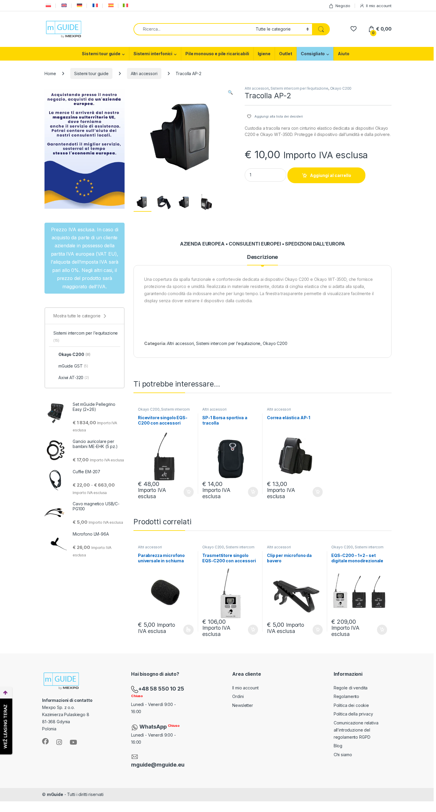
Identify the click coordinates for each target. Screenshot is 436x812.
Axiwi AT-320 (73, 377)
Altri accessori (144, 73)
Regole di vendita (351, 687)
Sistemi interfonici (152, 53)
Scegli (187, 630)
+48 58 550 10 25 (161, 689)
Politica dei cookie (351, 705)
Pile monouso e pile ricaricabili (217, 53)
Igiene (264, 53)
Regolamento (346, 696)
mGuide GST (73, 365)
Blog (338, 745)
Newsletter (242, 705)
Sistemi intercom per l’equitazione (299, 88)
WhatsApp (153, 727)
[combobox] (192, 29)
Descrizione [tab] (262, 257)
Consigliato (313, 53)
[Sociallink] (45, 741)
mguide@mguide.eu (157, 765)
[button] (230, 92)
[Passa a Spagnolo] (110, 5)
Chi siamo (343, 754)
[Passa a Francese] (94, 5)
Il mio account (379, 5)
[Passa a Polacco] (47, 5)
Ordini (238, 696)
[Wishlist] (353, 29)
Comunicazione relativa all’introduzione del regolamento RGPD (356, 730)
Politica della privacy (353, 713)
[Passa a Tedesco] (79, 5)
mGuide (55, 794)
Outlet (285, 53)
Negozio (342, 5)
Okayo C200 (341, 88)
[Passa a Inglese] (63, 5)
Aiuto (343, 53)
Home (50, 73)
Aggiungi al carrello (330, 175)
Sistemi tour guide (101, 53)
